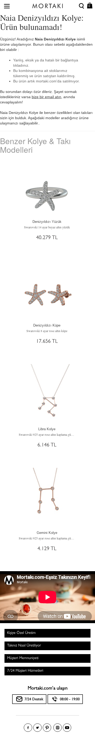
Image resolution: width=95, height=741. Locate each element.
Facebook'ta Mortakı (28, 727)
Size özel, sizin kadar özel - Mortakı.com (47, 5)
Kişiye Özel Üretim (21, 633)
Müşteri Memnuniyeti (23, 658)
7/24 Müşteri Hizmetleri (25, 671)
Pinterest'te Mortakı (47, 727)
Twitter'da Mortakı (37, 727)
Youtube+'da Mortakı (67, 727)
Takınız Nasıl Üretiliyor (24, 646)
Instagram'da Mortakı (57, 727)
